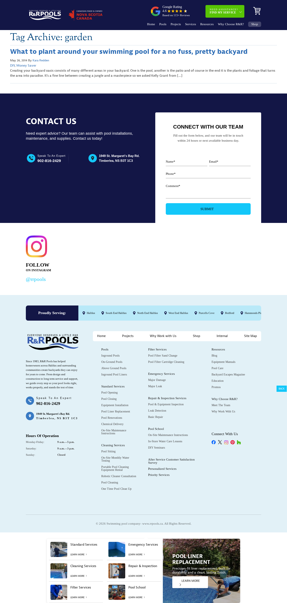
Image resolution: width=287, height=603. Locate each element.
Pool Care (217, 368)
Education (218, 380)
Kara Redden (41, 60)
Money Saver (26, 65)
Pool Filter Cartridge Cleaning (166, 361)
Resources (207, 24)
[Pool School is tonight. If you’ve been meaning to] (237, 257)
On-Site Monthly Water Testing (115, 459)
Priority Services (159, 475)
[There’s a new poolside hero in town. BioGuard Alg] (85, 257)
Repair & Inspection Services (167, 398)
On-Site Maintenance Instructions (113, 432)
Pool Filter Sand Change (162, 355)
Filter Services (157, 349)
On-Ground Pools (111, 361)
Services (190, 24)
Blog (214, 355)
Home (151, 24)
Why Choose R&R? (231, 24)
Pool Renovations (111, 417)
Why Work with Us (163, 336)
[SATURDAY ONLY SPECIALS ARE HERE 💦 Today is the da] (136, 257)
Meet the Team (221, 405)
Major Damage (157, 380)
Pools (162, 24)
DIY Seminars (156, 447)
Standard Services (113, 386)
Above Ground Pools (113, 368)
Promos (216, 387)
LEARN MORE (191, 581)
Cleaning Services (113, 445)
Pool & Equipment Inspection (166, 404)
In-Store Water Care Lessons (165, 441)
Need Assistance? (224, 11)
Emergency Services (161, 373)
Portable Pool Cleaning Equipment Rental (115, 468)
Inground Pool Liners (114, 374)
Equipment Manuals (223, 361)
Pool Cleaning (109, 482)
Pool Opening (109, 392)
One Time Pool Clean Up (116, 488)
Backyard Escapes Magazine (228, 374)
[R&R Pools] (45, 15)
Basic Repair (155, 417)
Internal (222, 336)
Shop (254, 24)
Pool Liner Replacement (115, 411)
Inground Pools (110, 355)
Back (282, 388)
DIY (12, 65)
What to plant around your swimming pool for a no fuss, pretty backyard (129, 51)
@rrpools (36, 279)
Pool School (156, 429)
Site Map (250, 336)
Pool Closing (109, 398)
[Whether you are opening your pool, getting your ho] (186, 257)
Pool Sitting (108, 451)
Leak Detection (157, 410)
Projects (176, 24)
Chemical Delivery (112, 424)
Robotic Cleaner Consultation (118, 476)
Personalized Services (162, 468)
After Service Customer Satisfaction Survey (171, 461)
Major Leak (155, 386)
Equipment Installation (114, 405)
